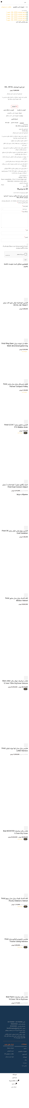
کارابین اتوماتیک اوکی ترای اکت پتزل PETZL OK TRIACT (15, 304)
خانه (27, 7)
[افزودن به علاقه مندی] (22, 300)
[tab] (22, 122)
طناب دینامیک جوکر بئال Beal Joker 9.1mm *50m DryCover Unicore (15, 682)
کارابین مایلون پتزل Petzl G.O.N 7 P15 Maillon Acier (16, 426)
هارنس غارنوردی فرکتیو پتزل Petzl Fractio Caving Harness (16, 940)
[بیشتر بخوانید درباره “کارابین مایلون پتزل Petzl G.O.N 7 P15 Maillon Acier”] (26, 422)
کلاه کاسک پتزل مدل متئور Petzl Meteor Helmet (16, 599)
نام (27, 230)
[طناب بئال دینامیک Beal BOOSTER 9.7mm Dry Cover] (14, 771)
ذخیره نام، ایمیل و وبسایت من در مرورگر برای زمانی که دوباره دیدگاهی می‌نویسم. (15, 247)
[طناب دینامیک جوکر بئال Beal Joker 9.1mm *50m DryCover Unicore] (14, 621)
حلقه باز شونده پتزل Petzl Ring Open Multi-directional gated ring (14, 344)
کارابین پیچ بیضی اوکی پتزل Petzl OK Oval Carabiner (15, 532)
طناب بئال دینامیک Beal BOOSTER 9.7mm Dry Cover (15, 832)
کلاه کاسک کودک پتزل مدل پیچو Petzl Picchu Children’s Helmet (14, 899)
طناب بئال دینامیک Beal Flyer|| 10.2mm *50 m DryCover (17, 998)
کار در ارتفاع (9, 116)
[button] (26, 300)
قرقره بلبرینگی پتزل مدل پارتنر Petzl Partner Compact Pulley (15, 385)
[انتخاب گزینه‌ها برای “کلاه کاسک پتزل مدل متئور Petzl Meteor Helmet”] (26, 595)
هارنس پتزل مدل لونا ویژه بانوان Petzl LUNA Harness (15, 749)
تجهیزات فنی (15, 116)
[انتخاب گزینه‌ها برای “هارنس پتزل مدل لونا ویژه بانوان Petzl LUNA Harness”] (26, 745)
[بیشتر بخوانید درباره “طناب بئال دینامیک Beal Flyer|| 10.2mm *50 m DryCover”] (26, 994)
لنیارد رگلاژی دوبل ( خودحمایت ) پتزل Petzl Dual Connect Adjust (15, 486)
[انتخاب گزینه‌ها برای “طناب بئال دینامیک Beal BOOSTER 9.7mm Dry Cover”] (26, 828)
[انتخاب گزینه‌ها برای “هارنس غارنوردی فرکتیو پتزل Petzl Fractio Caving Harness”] (26, 936)
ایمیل (26, 237)
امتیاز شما (25, 206)
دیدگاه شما (25, 212)
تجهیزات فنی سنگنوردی (18, 7)
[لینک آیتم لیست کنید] (21, 1048)
